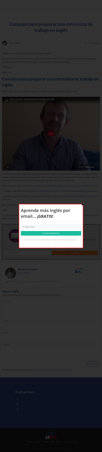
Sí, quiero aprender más (51, 233)
